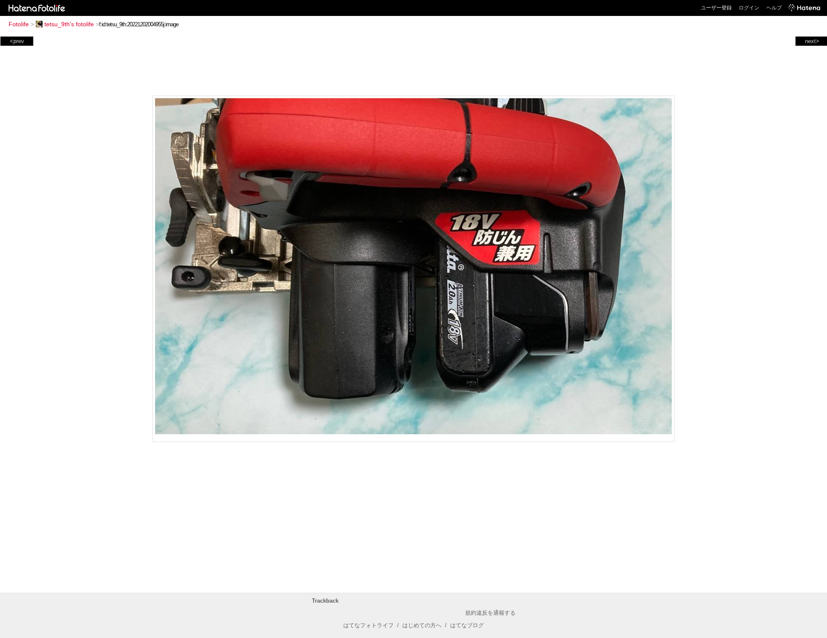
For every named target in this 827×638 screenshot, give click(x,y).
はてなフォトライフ (368, 625)
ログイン (749, 8)
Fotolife (19, 24)
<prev (17, 41)
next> (812, 41)
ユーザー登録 (716, 8)
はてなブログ (467, 625)
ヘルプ (774, 8)
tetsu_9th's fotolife (69, 24)
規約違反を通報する (490, 613)
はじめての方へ (421, 625)
